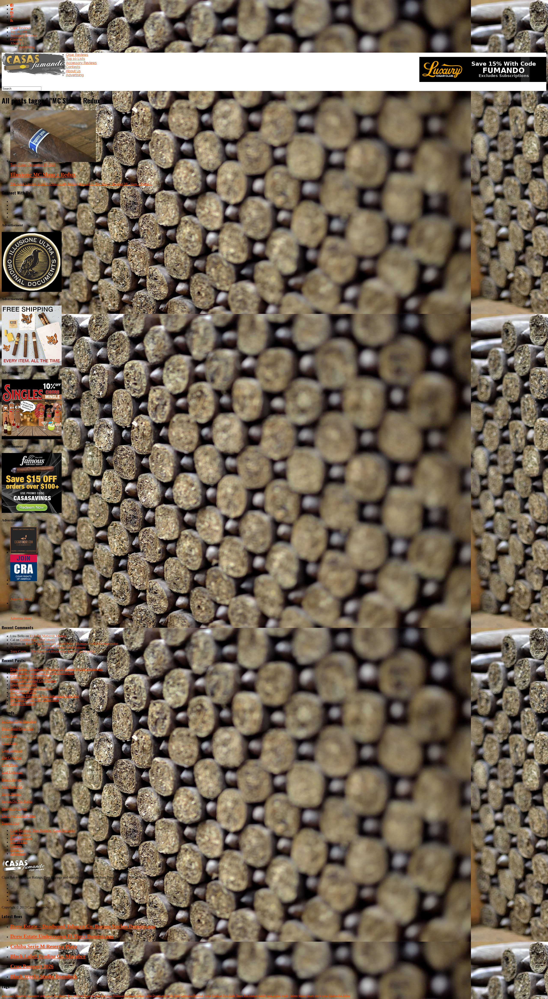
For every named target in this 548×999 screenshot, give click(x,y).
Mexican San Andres (339, 995)
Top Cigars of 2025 (23, 692)
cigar (103, 995)
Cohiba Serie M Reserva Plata (30, 677)
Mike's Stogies (11, 779)
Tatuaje (239, 995)
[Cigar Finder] (23, 552)
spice (109, 995)
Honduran (217, 995)
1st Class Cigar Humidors (19, 721)
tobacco (302, 995)
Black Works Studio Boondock (31, 688)
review (310, 995)
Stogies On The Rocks (17, 801)
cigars (325, 995)
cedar (97, 995)
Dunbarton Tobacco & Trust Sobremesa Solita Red (44, 696)
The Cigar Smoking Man (19, 816)
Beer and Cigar (75, 995)
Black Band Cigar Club (18, 728)
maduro (262, 995)
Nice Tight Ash (12, 787)
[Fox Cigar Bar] (32, 364)
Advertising (27, 47)
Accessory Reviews (23, 35)
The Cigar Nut (11, 758)
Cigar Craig (10, 743)
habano (294, 995)
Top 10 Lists (18, 32)
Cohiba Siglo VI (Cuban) (37, 640)
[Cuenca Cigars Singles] (32, 438)
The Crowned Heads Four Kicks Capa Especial (63, 651)
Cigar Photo (10, 765)
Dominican (118, 995)
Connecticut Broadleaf (192, 995)
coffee (149, 995)
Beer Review (60, 995)
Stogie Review (12, 794)
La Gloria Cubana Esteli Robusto (63, 647)
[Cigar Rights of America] (23, 580)
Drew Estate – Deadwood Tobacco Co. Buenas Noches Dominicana (56, 669)
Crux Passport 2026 (23, 684)
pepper (207, 995)
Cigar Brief (9, 736)
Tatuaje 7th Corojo (23, 704)
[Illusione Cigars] (32, 290)
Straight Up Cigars (14, 808)
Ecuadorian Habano (135, 995)
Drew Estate (229, 995)
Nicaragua (89, 995)
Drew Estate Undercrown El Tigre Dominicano (42, 673)
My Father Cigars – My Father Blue (34, 700)
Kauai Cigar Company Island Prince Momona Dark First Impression (72, 644)
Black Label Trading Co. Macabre (33, 681)
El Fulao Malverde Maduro (48, 636)
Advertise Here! (21, 599)
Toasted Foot (10, 823)
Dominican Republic (163, 995)
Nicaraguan (21, 995)
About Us (17, 43)
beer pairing (33, 995)
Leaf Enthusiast (12, 772)
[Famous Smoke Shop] (32, 512)
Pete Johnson (251, 995)
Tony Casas (18, 651)
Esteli (177, 995)
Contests (16, 39)
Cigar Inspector (12, 750)
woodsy (285, 995)
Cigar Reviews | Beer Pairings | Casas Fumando (42, 830)
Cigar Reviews (20, 28)
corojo (318, 995)
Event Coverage (21, 838)
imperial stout (274, 995)
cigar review (8, 995)
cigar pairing (46, 995)
